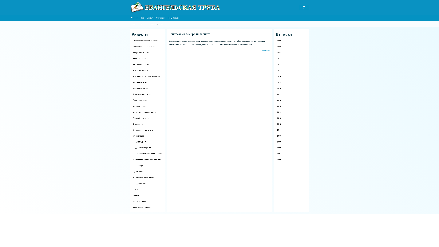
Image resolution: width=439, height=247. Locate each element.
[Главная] (175, 7)
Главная (133, 24)
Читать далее (265, 50)
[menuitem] (137, 18)
